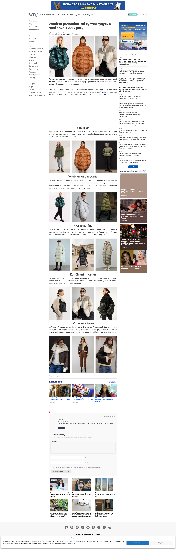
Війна (40, 15)
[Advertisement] (38, 124)
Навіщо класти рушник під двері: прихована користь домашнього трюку (104, 514)
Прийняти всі (138, 543)
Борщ (31, 81)
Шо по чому (33, 66)
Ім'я (87, 457)
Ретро (31, 87)
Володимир (33, 27)
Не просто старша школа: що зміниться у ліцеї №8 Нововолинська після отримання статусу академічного (132, 62)
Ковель (31, 33)
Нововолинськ (35, 30)
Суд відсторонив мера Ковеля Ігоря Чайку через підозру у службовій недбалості (132, 80)
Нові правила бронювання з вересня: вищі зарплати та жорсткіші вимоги (132, 138)
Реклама (78, 534)
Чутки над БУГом (35, 51)
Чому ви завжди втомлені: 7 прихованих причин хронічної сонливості (60, 494)
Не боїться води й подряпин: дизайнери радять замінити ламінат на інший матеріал (82, 514)
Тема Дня (89, 15)
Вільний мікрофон (36, 48)
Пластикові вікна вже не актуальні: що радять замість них (105, 494)
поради (68, 34)
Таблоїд (32, 78)
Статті (62, 15)
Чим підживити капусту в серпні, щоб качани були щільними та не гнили (58, 514)
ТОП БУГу (32, 57)
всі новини (133, 166)
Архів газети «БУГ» (36, 93)
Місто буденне (34, 75)
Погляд (70, 15)
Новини (47, 15)
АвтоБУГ (32, 54)
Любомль (32, 39)
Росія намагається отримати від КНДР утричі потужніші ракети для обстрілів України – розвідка (132, 146)
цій (70, 543)
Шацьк (31, 41)
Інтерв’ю (55, 15)
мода (64, 34)
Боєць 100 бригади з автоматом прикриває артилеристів (130, 97)
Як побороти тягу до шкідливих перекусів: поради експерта (82, 494)
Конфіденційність (87, 534)
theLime (105, 94)
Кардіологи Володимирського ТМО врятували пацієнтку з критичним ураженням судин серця (131, 123)
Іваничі (31, 36)
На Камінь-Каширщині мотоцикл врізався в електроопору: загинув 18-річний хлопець (133, 89)
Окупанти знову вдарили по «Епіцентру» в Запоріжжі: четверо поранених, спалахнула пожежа (131, 71)
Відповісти (61, 427)
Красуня (32, 84)
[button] (172, 538)
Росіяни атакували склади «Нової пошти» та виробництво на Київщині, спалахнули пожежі (132, 105)
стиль (71, 34)
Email (87, 462)
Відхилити (161, 543)
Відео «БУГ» (79, 15)
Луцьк (31, 24)
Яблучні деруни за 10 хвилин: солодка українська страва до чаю (132, 161)
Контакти (97, 534)
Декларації (33, 63)
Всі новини (33, 21)
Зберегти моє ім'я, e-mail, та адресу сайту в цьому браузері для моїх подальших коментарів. (77, 467)
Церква (32, 60)
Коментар (54, 441)
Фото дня (32, 72)
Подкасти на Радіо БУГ (37, 95)
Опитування (33, 69)
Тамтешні (32, 90)
